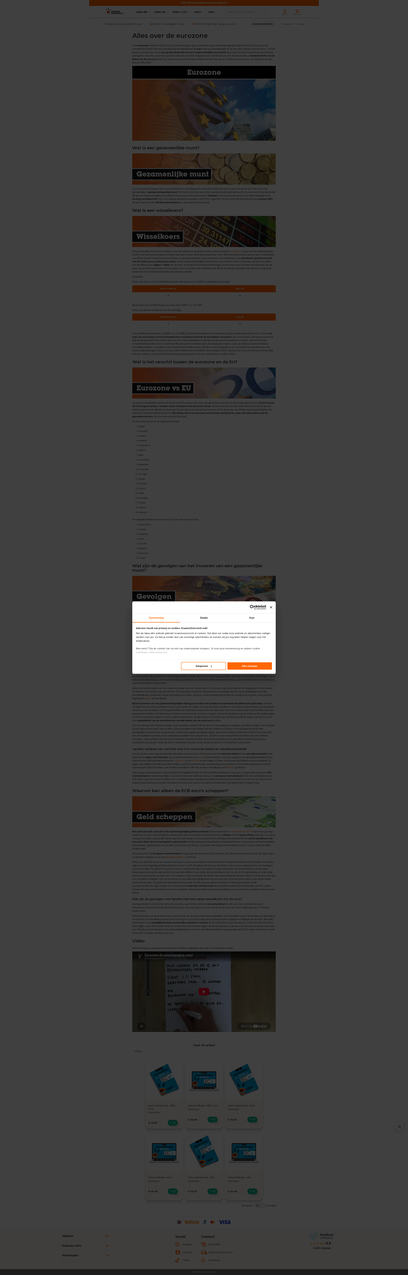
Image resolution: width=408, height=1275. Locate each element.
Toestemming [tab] (156, 617)
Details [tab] (204, 617)
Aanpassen (202, 666)
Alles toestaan (250, 666)
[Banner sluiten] (271, 607)
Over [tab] (252, 617)
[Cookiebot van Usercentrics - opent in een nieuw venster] (252, 607)
